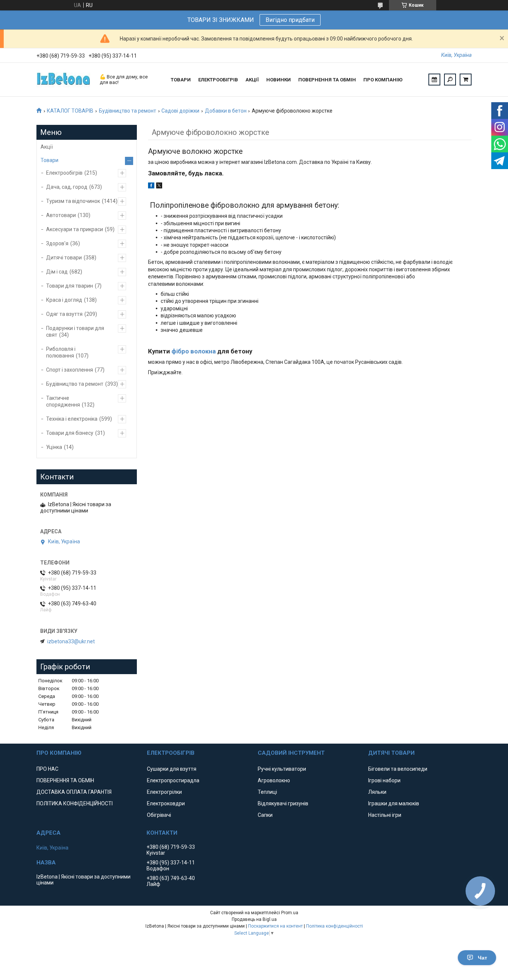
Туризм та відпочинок (73, 201)
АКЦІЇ (252, 80)
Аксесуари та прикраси (74, 229)
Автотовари (61, 215)
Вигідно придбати (290, 19)
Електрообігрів (64, 173)
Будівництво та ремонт (127, 111)
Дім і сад (57, 272)
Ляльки (377, 792)
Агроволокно (274, 780)
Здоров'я (57, 243)
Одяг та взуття (64, 314)
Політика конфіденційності (334, 926)
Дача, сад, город (66, 187)
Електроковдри (166, 803)
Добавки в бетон (226, 111)
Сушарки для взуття (171, 769)
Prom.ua (289, 912)
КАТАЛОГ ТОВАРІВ (70, 111)
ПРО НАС (47, 769)
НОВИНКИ (278, 80)
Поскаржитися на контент (275, 926)
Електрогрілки (164, 792)
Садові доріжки (180, 111)
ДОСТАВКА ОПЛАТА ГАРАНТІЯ (74, 792)
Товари (49, 160)
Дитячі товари (64, 258)
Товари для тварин (69, 286)
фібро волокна (193, 351)
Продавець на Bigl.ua (254, 919)
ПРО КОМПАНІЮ (382, 80)
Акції (47, 147)
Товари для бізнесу (69, 433)
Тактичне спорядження (63, 401)
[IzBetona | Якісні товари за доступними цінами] (64, 80)
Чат (482, 958)
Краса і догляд (64, 300)
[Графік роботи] (434, 79)
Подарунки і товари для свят (75, 331)
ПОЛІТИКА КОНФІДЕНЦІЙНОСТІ (74, 803)
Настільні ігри (384, 815)
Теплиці (267, 792)
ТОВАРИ (181, 80)
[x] (159, 187)
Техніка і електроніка (71, 419)
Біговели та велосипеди (397, 769)
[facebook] (151, 187)
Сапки (265, 815)
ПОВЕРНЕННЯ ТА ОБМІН (327, 80)
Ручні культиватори (282, 769)
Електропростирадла (173, 780)
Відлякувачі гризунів (283, 803)
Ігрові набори (384, 780)
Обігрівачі (159, 815)
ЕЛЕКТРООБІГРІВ (218, 80)
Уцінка (54, 447)
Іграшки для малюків (393, 803)
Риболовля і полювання (60, 352)
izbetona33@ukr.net (71, 641)
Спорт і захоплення (69, 370)
